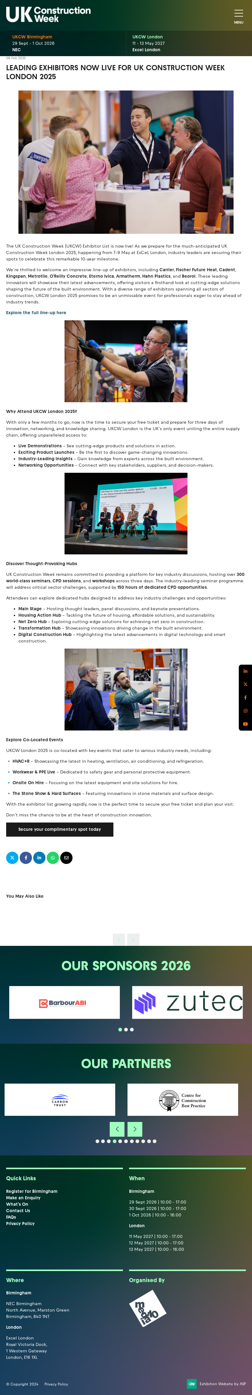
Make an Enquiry (23, 1197)
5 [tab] (120, 1141)
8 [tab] (137, 1141)
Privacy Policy (20, 1223)
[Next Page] (133, 940)
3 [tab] (132, 1029)
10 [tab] (149, 1141)
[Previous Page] (119, 940)
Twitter (245, 684)
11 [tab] (154, 1141)
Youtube (245, 723)
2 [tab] (126, 1029)
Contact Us (18, 1210)
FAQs (11, 1217)
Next (135, 1129)
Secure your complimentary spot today (59, 829)
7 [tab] (132, 1141)
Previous (117, 1129)
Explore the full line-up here (37, 312)
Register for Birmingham (31, 1191)
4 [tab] (114, 1141)
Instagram (245, 710)
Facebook (245, 697)
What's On (17, 1204)
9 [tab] (143, 1141)
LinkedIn (245, 671)
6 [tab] (126, 1141)
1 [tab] (120, 1029)
